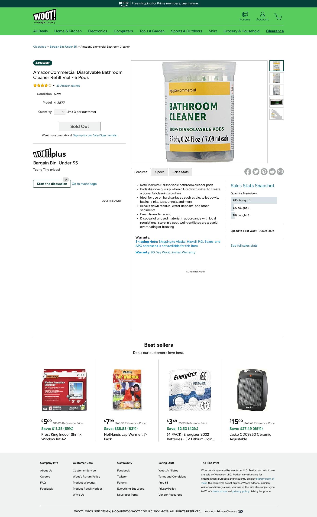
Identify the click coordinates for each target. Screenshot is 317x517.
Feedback (46, 488)
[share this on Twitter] (255, 171)
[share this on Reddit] (272, 171)
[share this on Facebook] (247, 171)
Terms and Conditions (172, 476)
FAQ (43, 482)
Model (47, 103)
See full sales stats (244, 246)
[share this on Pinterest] (264, 171)
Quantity (45, 112)
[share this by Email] (280, 171)
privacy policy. (241, 491)
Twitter (122, 476)
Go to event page (84, 184)
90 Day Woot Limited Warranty (173, 252)
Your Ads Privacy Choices (221, 511)
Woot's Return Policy (86, 476)
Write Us (78, 494)
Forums (245, 19)
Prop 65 (163, 482)
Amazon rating (68, 85)
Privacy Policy (167, 488)
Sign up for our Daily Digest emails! (95, 135)
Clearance (39, 46)
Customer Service (84, 470)
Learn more (189, 3)
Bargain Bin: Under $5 (63, 46)
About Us (46, 470)
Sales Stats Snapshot (253, 185)
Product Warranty (84, 482)
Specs (160, 172)
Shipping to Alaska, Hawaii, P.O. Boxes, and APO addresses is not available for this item (178, 244)
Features (140, 172)
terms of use (220, 491)
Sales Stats (180, 172)
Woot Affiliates (168, 470)
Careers (45, 476)
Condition (44, 94)
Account (262, 19)
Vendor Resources (170, 494)
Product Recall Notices (88, 488)
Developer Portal (127, 494)
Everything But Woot (130, 488)
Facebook (123, 470)
